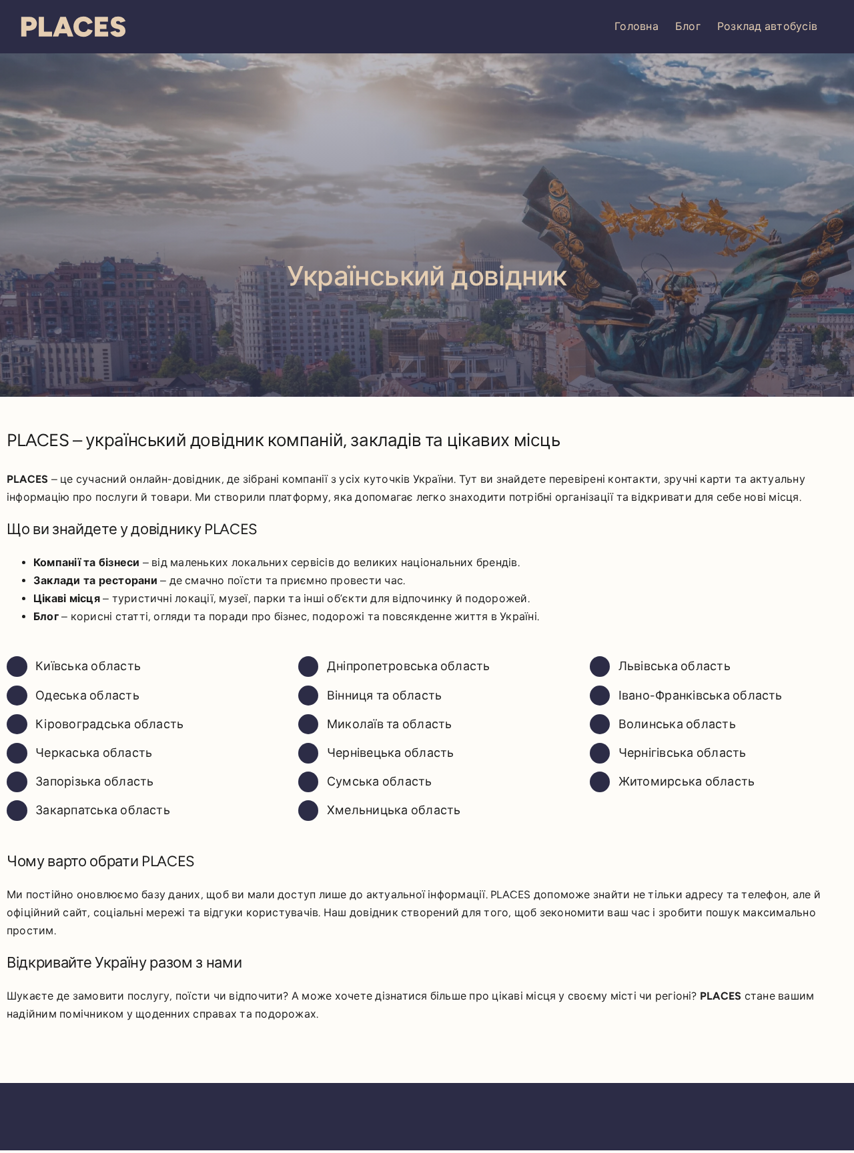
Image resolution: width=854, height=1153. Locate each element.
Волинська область (677, 724)
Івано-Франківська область (700, 695)
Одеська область (87, 695)
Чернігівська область (682, 753)
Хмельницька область (394, 810)
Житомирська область (686, 781)
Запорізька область (94, 781)
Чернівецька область (390, 753)
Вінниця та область (384, 695)
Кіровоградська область (109, 724)
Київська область (88, 666)
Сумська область (379, 781)
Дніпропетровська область (408, 666)
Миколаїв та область (389, 724)
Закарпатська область (102, 810)
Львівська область (674, 666)
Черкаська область (93, 753)
